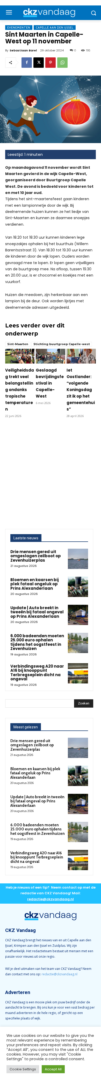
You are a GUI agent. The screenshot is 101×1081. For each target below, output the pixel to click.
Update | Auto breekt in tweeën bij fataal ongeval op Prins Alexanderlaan (37, 612)
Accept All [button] (53, 1069)
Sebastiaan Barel (23, 50)
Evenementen (18, 27)
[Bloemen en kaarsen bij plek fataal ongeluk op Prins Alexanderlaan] (78, 587)
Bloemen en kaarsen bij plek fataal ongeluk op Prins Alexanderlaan (34, 584)
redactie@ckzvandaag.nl (59, 974)
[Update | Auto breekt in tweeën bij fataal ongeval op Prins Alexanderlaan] (78, 615)
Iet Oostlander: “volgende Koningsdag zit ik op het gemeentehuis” (81, 389)
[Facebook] (26, 62)
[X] (38, 62)
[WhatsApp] (62, 62)
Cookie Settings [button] (23, 1069)
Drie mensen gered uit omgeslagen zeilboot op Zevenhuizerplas (35, 556)
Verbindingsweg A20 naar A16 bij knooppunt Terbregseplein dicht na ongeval (37, 672)
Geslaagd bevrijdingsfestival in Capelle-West (50, 383)
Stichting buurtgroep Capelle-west (61, 344)
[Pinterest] (50, 62)
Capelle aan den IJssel (55, 27)
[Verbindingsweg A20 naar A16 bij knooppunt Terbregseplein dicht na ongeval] (78, 673)
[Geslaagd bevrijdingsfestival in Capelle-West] (50, 356)
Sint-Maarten (17, 344)
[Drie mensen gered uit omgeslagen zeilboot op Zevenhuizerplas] (78, 559)
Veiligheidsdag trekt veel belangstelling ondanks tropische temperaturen (19, 389)
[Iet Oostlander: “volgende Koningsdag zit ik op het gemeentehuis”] (81, 356)
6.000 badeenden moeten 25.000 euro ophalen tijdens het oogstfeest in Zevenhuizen (37, 642)
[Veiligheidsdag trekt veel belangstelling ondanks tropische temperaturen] (19, 356)
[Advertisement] (50, 475)
